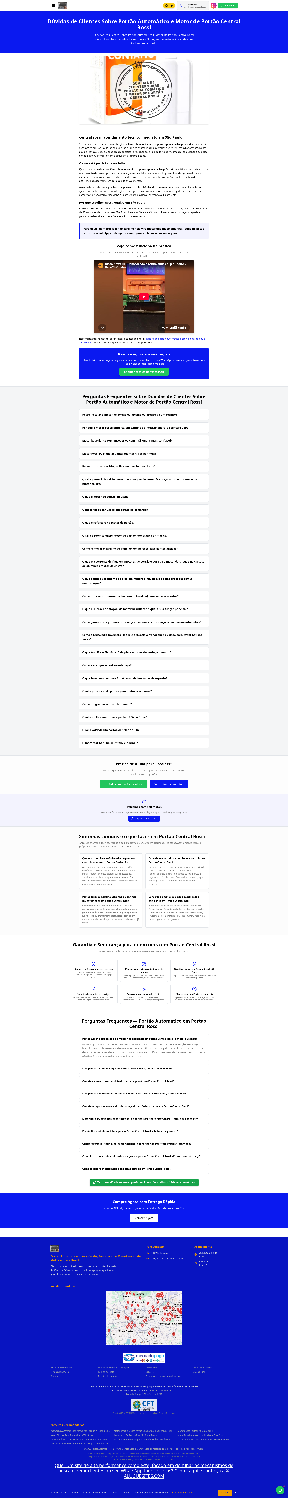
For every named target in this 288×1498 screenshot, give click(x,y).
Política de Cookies (203, 1367)
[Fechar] (235, 1493)
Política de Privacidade (183, 1492)
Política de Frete (106, 1371)
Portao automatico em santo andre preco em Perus (203, 1439)
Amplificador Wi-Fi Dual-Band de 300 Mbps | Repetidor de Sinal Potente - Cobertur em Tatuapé (98, 1443)
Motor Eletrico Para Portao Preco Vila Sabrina (72, 1435)
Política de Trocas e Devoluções (113, 1367)
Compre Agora (144, 1218)
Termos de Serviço (59, 1371)
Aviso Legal (199, 1371)
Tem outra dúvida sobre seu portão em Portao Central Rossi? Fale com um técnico (146, 1182)
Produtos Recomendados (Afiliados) (163, 1376)
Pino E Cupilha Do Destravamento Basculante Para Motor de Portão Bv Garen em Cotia (93, 1439)
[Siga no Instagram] (214, 6)
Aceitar (225, 1492)
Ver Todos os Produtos (168, 784)
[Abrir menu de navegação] (53, 6)
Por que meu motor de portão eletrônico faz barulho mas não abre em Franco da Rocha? (158, 1439)
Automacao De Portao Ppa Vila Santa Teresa (136, 1435)
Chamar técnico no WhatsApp (144, 372)
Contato (150, 1371)
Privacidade (152, 1367)
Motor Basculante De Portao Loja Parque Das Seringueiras (143, 1430)
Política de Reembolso (61, 1367)
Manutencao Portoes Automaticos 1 (195, 1430)
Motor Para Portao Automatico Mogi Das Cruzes (201, 1435)
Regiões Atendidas (107, 1376)
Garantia (54, 1376)
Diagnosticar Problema (145, 818)
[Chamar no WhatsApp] (280, 1490)
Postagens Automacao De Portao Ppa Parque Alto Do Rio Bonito (82, 1430)
